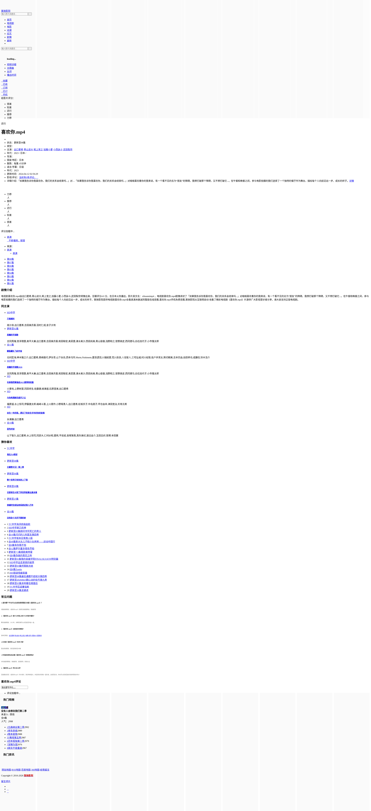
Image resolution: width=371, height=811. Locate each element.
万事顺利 (10, 319)
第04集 (10, 273)
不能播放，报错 (16, 240)
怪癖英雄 (18, 573)
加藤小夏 (48, 149)
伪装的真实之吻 (21, 555)
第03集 (10, 276)
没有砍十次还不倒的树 (16, 518)
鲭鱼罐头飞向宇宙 (14, 351)
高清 (9, 237)
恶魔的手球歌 (12, 335)
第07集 (10, 262)
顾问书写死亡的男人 (25, 531)
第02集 (10, 280)
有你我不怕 (17, 545)
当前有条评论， (28, 177)
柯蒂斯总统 (21, 566)
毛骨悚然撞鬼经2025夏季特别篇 (20, 382)
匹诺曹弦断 (19, 587)
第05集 (10, 269)
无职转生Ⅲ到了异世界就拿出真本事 (22, 492)
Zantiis (16, 569)
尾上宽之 (38, 149)
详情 (351, 181)
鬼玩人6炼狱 (12, 454)
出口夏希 (18, 149)
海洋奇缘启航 (19, 524)
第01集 (10, 283)
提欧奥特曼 (20, 552)
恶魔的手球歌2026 (14, 367)
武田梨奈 (67, 149)
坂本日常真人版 (21, 538)
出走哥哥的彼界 (22, 562)
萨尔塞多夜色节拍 (21, 548)
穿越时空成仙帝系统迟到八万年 (20, 505)
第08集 (10, 259)
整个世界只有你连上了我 (17, 480)
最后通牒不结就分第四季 (28, 576)
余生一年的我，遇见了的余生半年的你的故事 (26, 413)
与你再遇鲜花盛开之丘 (16, 398)
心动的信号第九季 (28, 580)
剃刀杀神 (17, 527)
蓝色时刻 (10, 429)
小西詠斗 (58, 149)
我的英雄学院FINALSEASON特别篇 (34, 559)
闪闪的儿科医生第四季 (24, 534)
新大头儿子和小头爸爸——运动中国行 (32, 541)
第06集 (10, 266)
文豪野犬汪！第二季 (15, 467)
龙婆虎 (19, 590)
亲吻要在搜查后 (24, 583)
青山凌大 (28, 149)
